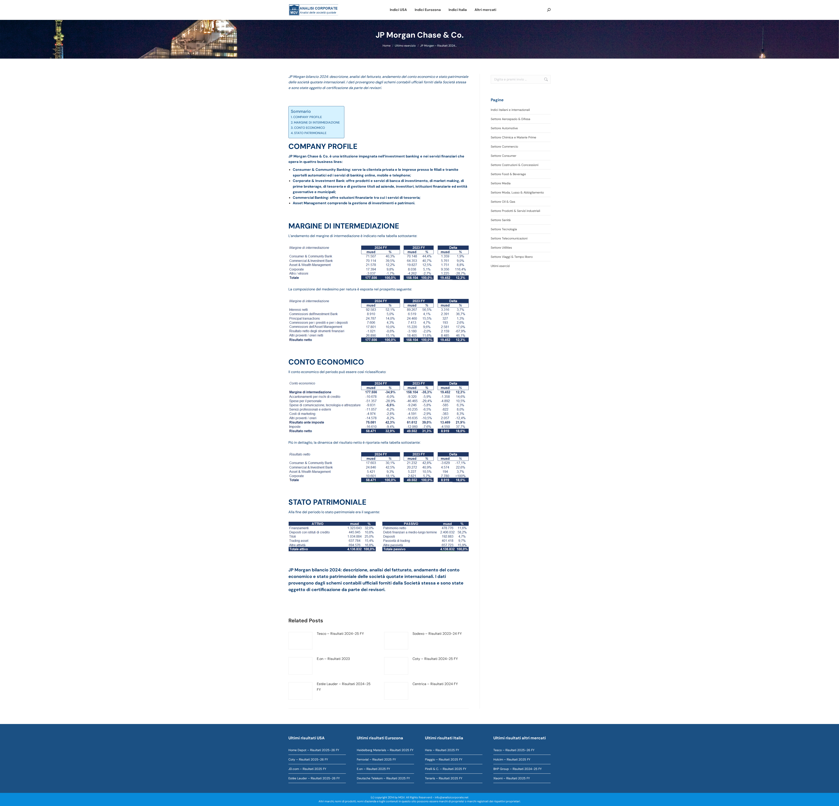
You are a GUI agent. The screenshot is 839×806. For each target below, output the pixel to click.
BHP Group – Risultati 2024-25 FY (517, 769)
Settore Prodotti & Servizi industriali (515, 211)
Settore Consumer (503, 156)
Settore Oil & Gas (503, 202)
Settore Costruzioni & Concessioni (514, 165)
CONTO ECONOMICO (309, 128)
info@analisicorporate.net (451, 797)
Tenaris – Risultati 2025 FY (443, 778)
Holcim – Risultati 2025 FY (511, 759)
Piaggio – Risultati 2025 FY (443, 759)
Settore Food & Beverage (508, 174)
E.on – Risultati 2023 (333, 658)
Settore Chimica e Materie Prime (513, 137)
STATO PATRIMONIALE (310, 133)
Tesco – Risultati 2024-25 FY (340, 633)
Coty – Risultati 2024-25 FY (435, 658)
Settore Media (501, 183)
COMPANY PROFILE (307, 117)
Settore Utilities (501, 247)
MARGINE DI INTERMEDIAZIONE (317, 122)
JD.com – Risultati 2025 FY (307, 769)
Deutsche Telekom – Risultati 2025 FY (383, 778)
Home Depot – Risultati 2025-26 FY (313, 750)
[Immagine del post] (300, 640)
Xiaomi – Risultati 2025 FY (511, 778)
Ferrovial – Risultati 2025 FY (376, 759)
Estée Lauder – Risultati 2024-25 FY (344, 687)
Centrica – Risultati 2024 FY (435, 684)
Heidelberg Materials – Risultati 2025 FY (385, 750)
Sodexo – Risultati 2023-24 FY (437, 633)
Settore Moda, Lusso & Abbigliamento (517, 192)
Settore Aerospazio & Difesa (510, 119)
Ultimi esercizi (500, 266)
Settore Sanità (501, 220)
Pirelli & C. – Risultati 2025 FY (445, 769)
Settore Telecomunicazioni (509, 238)
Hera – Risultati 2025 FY (442, 750)
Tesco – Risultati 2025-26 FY (513, 750)
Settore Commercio (504, 146)
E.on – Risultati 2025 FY (373, 769)
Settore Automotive (504, 128)
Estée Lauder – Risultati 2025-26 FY (314, 778)
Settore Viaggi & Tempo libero (512, 257)
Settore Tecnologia (504, 229)
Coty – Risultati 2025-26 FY (308, 759)
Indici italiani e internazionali (510, 110)
